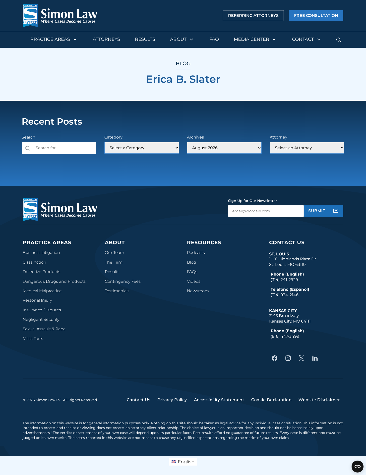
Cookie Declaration (271, 399)
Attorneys (106, 39)
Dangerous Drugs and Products (54, 281)
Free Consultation (316, 15)
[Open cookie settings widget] (358, 467)
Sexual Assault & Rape (44, 329)
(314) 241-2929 (284, 279)
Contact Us (287, 242)
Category (113, 137)
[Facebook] (276, 358)
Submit (316, 210)
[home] (60, 15)
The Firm (113, 262)
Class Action (34, 262)
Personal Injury (37, 300)
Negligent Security (41, 319)
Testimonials (117, 290)
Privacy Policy (172, 399)
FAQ (214, 39)
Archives (195, 137)
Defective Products (41, 271)
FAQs (192, 271)
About (178, 39)
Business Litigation (41, 252)
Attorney (278, 137)
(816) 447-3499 (285, 336)
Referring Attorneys (253, 15)
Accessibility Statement (219, 399)
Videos (193, 281)
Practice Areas (50, 39)
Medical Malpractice (42, 290)
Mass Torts (33, 338)
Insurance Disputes (42, 310)
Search (28, 137)
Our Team (114, 252)
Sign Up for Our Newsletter (252, 200)
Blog (191, 262)
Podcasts (196, 252)
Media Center (251, 39)
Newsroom (198, 290)
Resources (204, 242)
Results (145, 39)
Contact (303, 39)
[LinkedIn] (316, 358)
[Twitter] (302, 358)
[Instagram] (289, 358)
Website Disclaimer (319, 399)
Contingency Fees (123, 281)
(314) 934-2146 (285, 294)
